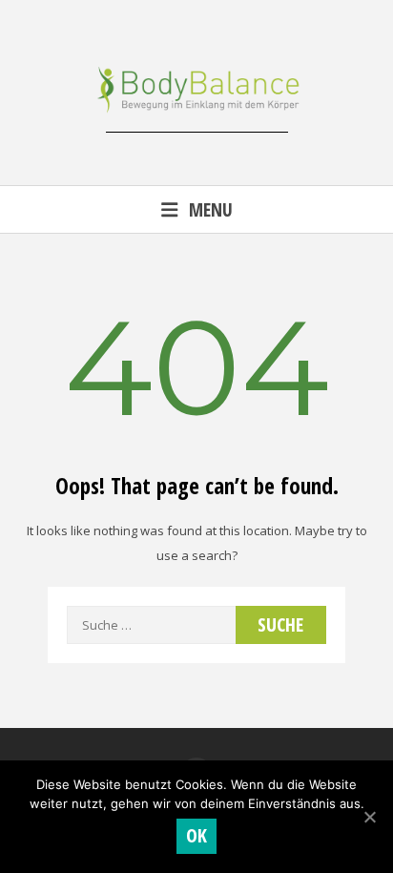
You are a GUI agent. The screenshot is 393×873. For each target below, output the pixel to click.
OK (197, 835)
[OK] (369, 816)
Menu (211, 209)
